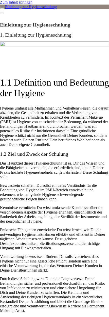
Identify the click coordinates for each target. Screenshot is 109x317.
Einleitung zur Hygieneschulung (31, 7)
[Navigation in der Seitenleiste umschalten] (2, 8)
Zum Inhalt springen (16, 2)
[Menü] (2, 12)
